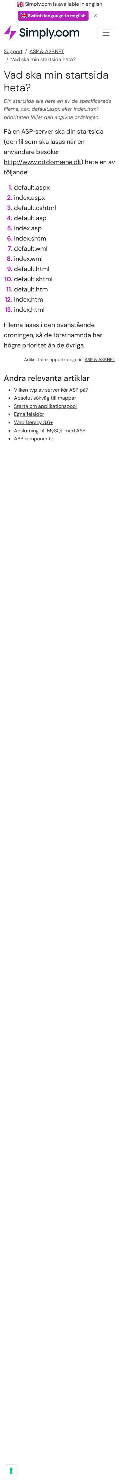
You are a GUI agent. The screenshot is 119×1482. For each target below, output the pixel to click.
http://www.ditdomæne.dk (42, 162)
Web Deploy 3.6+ (33, 422)
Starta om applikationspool (45, 406)
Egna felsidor (29, 414)
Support (13, 51)
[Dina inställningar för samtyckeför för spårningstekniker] (11, 1471)
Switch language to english (56, 15)
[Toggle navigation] (106, 32)
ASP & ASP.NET (47, 51)
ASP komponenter (34, 438)
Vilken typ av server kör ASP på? (51, 390)
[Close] (95, 16)
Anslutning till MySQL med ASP (49, 430)
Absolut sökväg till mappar (45, 398)
